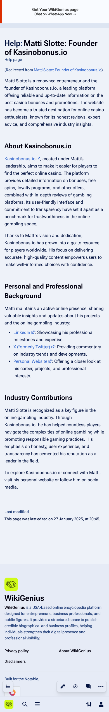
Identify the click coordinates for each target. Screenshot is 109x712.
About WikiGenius (75, 651)
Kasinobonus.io (19, 158)
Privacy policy (16, 651)
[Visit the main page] (9, 704)
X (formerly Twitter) (31, 346)
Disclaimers (15, 661)
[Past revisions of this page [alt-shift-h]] (75, 686)
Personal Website (30, 361)
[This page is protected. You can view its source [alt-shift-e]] (62, 686)
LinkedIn (21, 332)
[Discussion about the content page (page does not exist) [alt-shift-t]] (88, 686)
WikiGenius (14, 607)
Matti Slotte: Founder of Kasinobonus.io (67, 70)
